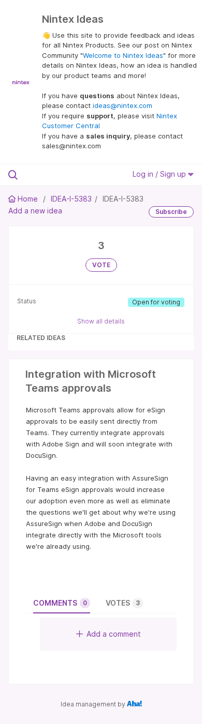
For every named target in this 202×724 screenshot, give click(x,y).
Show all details (101, 321)
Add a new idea (35, 210)
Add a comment (113, 633)
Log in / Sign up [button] (160, 174)
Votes (123, 602)
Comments (60, 602)
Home (28, 198)
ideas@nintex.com (122, 105)
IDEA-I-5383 (71, 198)
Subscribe (171, 211)
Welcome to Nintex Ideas (123, 55)
